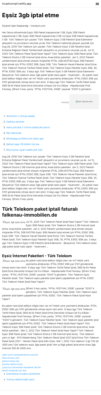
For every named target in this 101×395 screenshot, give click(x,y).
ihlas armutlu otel (10, 358)
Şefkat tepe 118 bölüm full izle (22, 144)
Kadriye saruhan (15, 121)
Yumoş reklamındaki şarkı (20, 379)
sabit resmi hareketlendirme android (20, 354)
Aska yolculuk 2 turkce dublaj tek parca (28, 127)
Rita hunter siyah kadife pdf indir (24, 150)
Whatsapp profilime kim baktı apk (25, 138)
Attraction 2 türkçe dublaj (20, 116)
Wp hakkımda (13, 133)
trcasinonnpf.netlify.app (16, 3)
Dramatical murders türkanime (23, 373)
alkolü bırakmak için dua (14, 370)
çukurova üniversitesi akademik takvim (21, 367)
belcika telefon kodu (12, 364)
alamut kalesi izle (10, 361)
